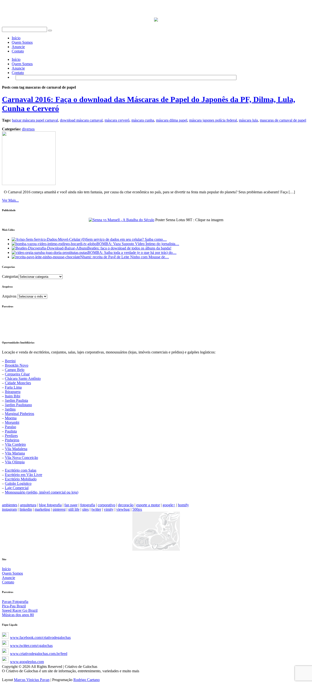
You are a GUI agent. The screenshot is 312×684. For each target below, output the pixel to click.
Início (16, 38)
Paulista (11, 431)
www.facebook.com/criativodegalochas (40, 637)
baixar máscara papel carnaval (35, 120)
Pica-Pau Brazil (14, 606)
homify (183, 505)
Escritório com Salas (20, 470)
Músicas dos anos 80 (18, 615)
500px (137, 509)
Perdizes (11, 436)
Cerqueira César (17, 374)
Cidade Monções (18, 383)
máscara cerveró (117, 120)
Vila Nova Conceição (21, 458)
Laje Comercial (17, 488)
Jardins (10, 409)
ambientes (9, 505)
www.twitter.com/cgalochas (31, 645)
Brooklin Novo (16, 365)
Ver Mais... (10, 200)
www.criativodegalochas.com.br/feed (38, 654)
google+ (169, 505)
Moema (11, 418)
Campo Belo (14, 370)
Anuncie (18, 47)
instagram (9, 509)
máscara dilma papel (171, 120)
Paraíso (10, 427)
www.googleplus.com (27, 662)
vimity (109, 509)
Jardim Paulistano (18, 405)
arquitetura (28, 505)
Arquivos (9, 296)
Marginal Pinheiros (19, 414)
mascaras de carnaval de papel (283, 120)
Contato (18, 51)
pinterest (59, 509)
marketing (42, 509)
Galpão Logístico (18, 483)
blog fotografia (50, 505)
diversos (28, 129)
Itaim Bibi (12, 396)
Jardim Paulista (16, 400)
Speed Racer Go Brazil (20, 610)
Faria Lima (13, 387)
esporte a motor (148, 505)
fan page (71, 505)
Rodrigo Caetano (86, 680)
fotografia (87, 505)
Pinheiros (12, 440)
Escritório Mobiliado (21, 479)
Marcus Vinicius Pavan (31, 680)
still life (73, 509)
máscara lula (248, 120)
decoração (126, 505)
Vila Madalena (16, 449)
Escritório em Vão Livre (23, 475)
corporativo (106, 505)
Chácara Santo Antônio (23, 378)
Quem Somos (22, 42)
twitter (96, 509)
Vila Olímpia (15, 462)
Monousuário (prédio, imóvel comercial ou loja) (41, 492)
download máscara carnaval (81, 120)
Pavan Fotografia (15, 602)
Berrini (10, 361)
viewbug (123, 509)
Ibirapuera (12, 392)
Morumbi (12, 422)
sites (85, 509)
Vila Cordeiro (15, 444)
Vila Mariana (15, 453)
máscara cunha (142, 120)
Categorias (10, 276)
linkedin (26, 509)
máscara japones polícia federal (213, 120)
